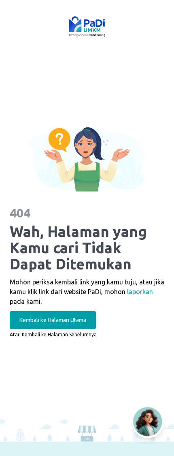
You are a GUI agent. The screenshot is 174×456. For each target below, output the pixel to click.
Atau (53, 334)
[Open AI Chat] (148, 421)
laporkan (140, 291)
